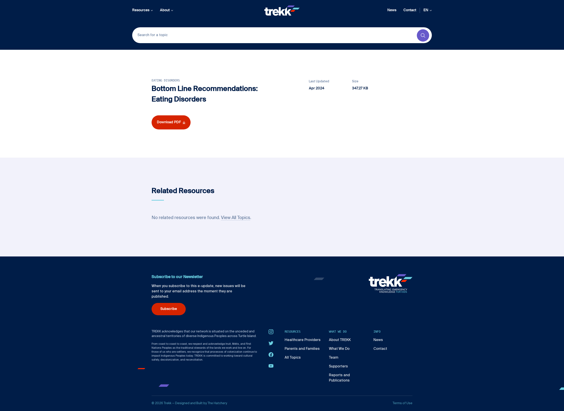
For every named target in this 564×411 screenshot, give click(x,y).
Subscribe (168, 309)
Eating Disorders (166, 80)
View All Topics (235, 218)
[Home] (282, 10)
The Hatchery (217, 403)
